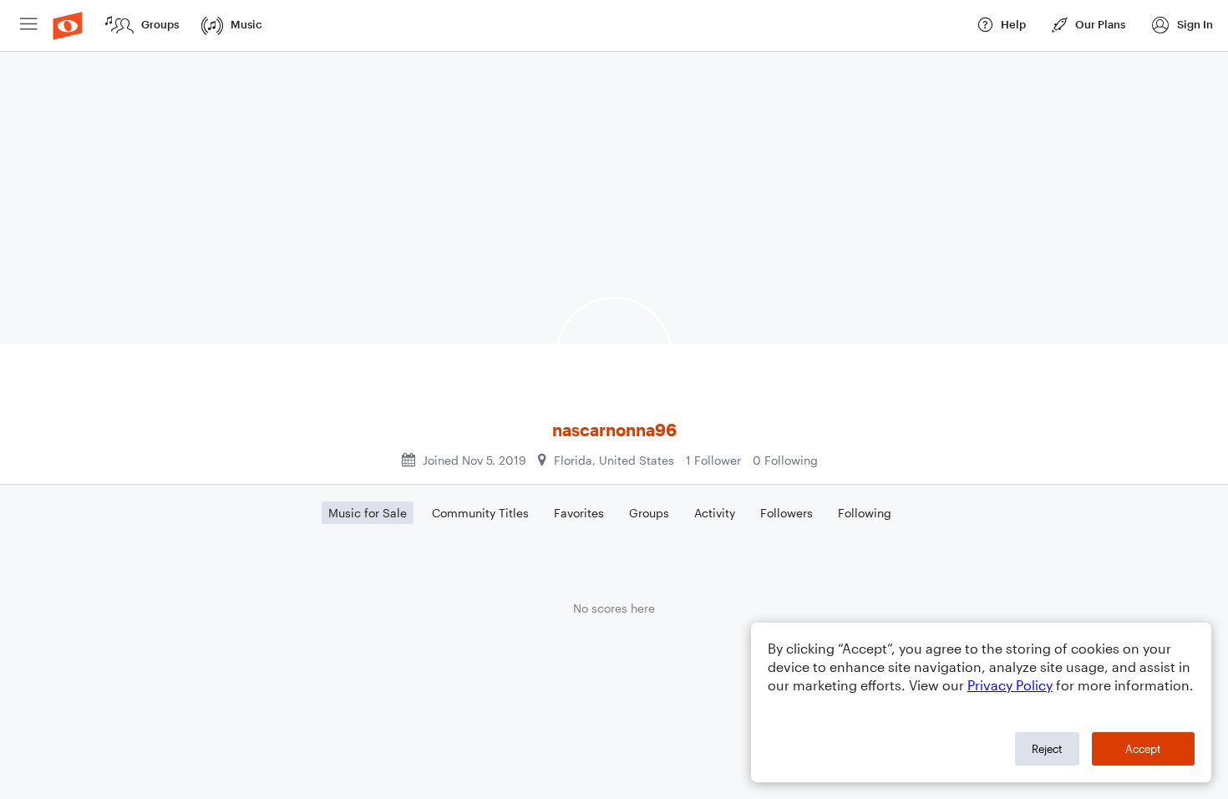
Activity (714, 513)
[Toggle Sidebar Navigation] (29, 25)
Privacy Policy (1010, 685)
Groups (649, 513)
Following (864, 513)
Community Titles (480, 513)
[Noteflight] (68, 25)
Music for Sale (367, 513)
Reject (1047, 749)
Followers (786, 513)
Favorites (579, 513)
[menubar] (614, 26)
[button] (1182, 25)
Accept (1143, 749)
